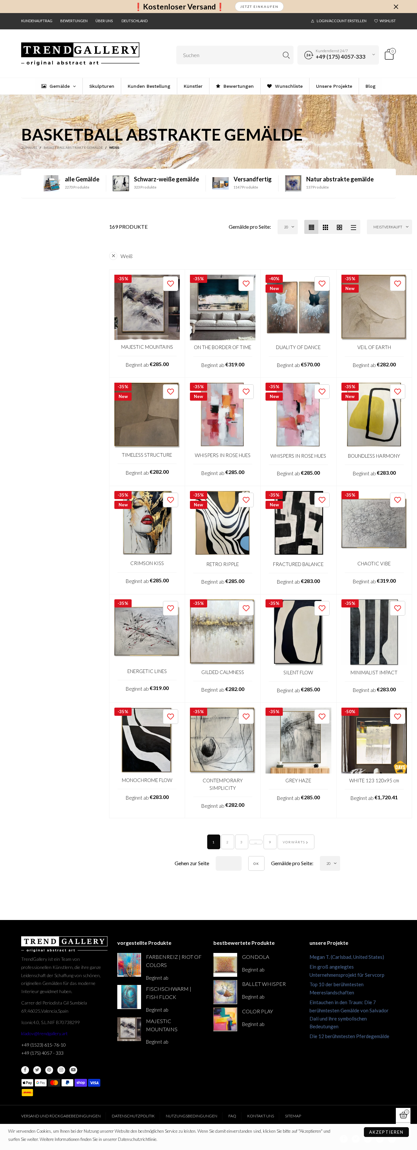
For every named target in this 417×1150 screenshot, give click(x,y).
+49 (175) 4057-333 (341, 56)
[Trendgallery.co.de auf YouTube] (73, 1070)
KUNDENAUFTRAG (36, 21)
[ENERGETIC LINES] (147, 631)
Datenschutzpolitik (133, 1115)
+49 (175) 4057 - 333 (42, 1053)
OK (256, 864)
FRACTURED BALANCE (298, 564)
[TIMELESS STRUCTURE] (147, 415)
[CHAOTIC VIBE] (374, 524)
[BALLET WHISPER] (225, 992)
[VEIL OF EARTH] (374, 308)
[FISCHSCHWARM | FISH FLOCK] (129, 997)
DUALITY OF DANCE (298, 347)
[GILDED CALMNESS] (223, 632)
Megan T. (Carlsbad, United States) (346, 957)
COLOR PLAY (257, 1011)
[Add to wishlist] (170, 283)
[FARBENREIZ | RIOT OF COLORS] (129, 965)
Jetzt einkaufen (259, 6)
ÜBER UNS (104, 21)
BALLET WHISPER (264, 984)
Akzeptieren (386, 1132)
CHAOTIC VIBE (374, 563)
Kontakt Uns (260, 1115)
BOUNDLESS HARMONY (374, 456)
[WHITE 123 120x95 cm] (374, 741)
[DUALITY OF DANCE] (298, 308)
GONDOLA (255, 957)
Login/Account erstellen (342, 21)
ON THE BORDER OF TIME (222, 347)
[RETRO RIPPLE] (223, 524)
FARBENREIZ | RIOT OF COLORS (174, 961)
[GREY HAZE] (298, 741)
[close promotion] (396, 6)
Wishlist (388, 21)
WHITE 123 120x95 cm (374, 780)
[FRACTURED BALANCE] (298, 524)
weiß (127, 256)
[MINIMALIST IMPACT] (374, 632)
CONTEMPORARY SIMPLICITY (223, 784)
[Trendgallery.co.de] (80, 54)
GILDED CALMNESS (222, 672)
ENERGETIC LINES (147, 671)
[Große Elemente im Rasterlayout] (325, 227)
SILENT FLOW (298, 672)
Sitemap (293, 1115)
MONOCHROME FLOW (147, 780)
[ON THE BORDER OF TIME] (223, 308)
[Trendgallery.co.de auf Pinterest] (49, 1070)
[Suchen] (286, 55)
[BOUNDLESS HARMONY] (374, 416)
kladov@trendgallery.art (44, 1033)
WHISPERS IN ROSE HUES (223, 455)
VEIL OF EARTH (374, 347)
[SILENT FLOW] (298, 632)
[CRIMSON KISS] (147, 524)
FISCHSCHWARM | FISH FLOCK (168, 993)
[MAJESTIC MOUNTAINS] (147, 307)
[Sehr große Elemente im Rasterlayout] (339, 227)
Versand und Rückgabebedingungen (61, 1115)
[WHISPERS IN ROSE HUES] (223, 416)
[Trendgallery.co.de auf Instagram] (61, 1070)
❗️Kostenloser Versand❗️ (179, 7)
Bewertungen (74, 21)
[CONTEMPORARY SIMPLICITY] (223, 741)
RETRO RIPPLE (222, 564)
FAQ (232, 1115)
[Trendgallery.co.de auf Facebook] (25, 1070)
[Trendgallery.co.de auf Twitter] (37, 1070)
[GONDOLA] (225, 965)
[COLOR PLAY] (225, 1019)
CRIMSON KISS (147, 563)
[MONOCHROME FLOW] (147, 740)
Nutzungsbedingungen (191, 1115)
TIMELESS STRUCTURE (147, 455)
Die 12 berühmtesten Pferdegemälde (349, 1036)
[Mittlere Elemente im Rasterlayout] (311, 227)
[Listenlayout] (353, 227)
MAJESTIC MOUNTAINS (147, 347)
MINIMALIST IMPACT (374, 672)
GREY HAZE (298, 780)
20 (286, 227)
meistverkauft (387, 227)
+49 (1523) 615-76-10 (43, 1045)
